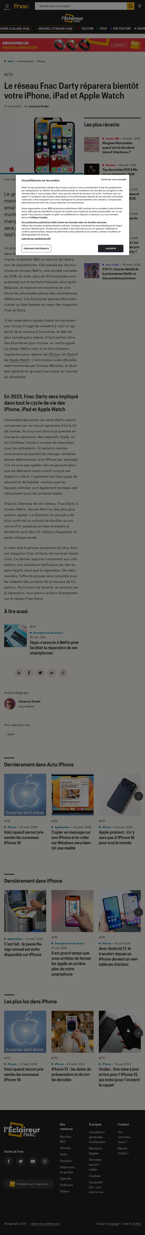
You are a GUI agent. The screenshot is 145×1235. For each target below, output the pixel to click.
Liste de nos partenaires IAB (36, 238)
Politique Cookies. (38, 217)
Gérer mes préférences (36, 248)
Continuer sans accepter (113, 179)
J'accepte (110, 248)
